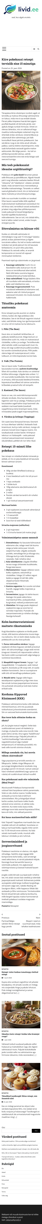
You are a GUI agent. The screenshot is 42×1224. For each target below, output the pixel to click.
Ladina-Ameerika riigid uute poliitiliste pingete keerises (20, 1145)
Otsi (3, 1127)
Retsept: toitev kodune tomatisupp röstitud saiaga (20, 973)
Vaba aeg (5, 1196)
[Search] (38, 49)
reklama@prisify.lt (13, 1220)
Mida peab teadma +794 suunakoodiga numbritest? (19, 1141)
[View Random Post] (34, 49)
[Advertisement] (21, 34)
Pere (3, 1184)
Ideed (3, 1172)
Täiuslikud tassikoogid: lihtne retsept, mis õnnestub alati (19, 1097)
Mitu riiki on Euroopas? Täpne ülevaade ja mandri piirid (20, 1153)
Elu (3, 1168)
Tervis (4, 1192)
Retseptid (14, 906)
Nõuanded (5, 1180)
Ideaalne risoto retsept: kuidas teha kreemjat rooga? (20, 1035)
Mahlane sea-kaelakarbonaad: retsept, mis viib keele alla (20, 1149)
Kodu (3, 1176)
